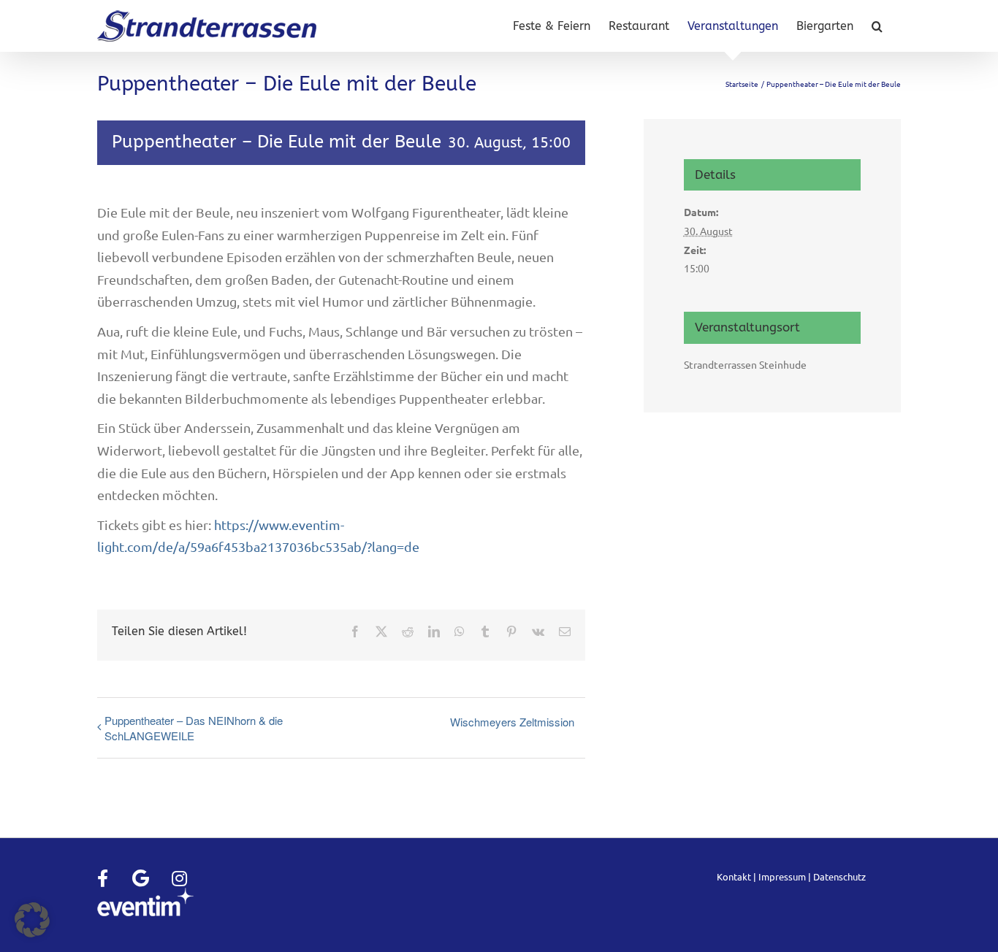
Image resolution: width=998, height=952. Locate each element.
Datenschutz (839, 876)
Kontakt (734, 876)
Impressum (782, 876)
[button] (877, 26)
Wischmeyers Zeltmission (512, 721)
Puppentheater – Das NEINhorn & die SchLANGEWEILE (193, 728)
